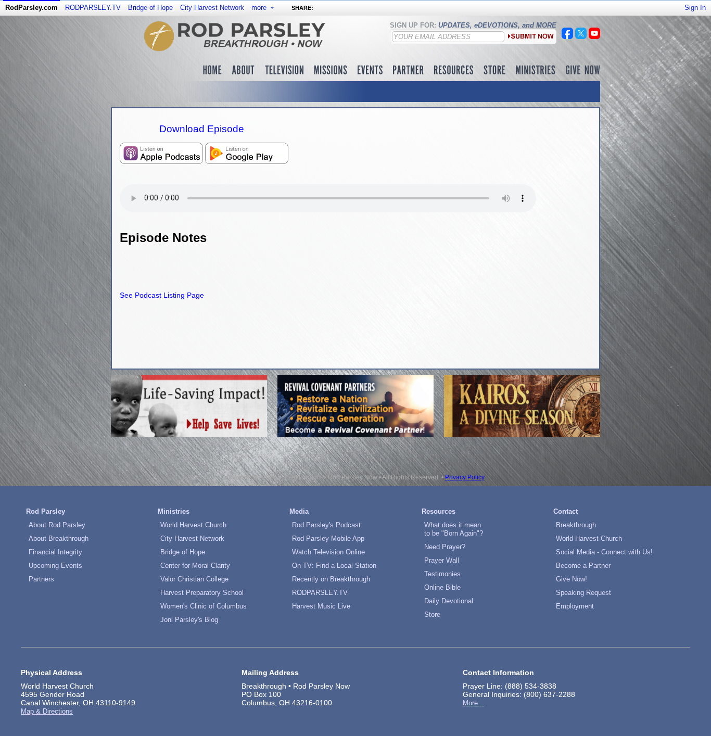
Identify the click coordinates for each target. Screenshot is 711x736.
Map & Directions (47, 711)
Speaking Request (583, 593)
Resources (438, 511)
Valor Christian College (194, 579)
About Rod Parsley (57, 525)
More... (473, 703)
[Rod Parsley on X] (581, 36)
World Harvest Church (193, 525)
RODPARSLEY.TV (93, 7)
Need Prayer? (444, 547)
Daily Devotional (448, 601)
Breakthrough (576, 525)
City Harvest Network (212, 7)
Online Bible (442, 587)
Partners (41, 579)
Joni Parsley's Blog (189, 620)
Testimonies (442, 574)
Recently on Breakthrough (331, 579)
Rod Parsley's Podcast (326, 525)
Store (432, 614)
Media (299, 511)
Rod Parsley (45, 511)
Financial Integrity (55, 552)
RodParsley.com (31, 7)
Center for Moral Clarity (195, 565)
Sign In (695, 7)
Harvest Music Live (321, 606)
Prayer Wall (441, 560)
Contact (565, 511)
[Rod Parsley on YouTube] (594, 36)
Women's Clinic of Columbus (203, 606)
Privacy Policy (465, 477)
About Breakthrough (58, 538)
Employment (575, 606)
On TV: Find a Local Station (334, 565)
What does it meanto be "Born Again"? (453, 529)
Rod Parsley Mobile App (328, 538)
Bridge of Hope (150, 7)
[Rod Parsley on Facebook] (567, 36)
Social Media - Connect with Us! (604, 552)
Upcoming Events (55, 565)
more (260, 7)
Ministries (173, 511)
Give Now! (571, 579)
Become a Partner (583, 565)
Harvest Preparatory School (202, 593)
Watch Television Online (328, 552)
